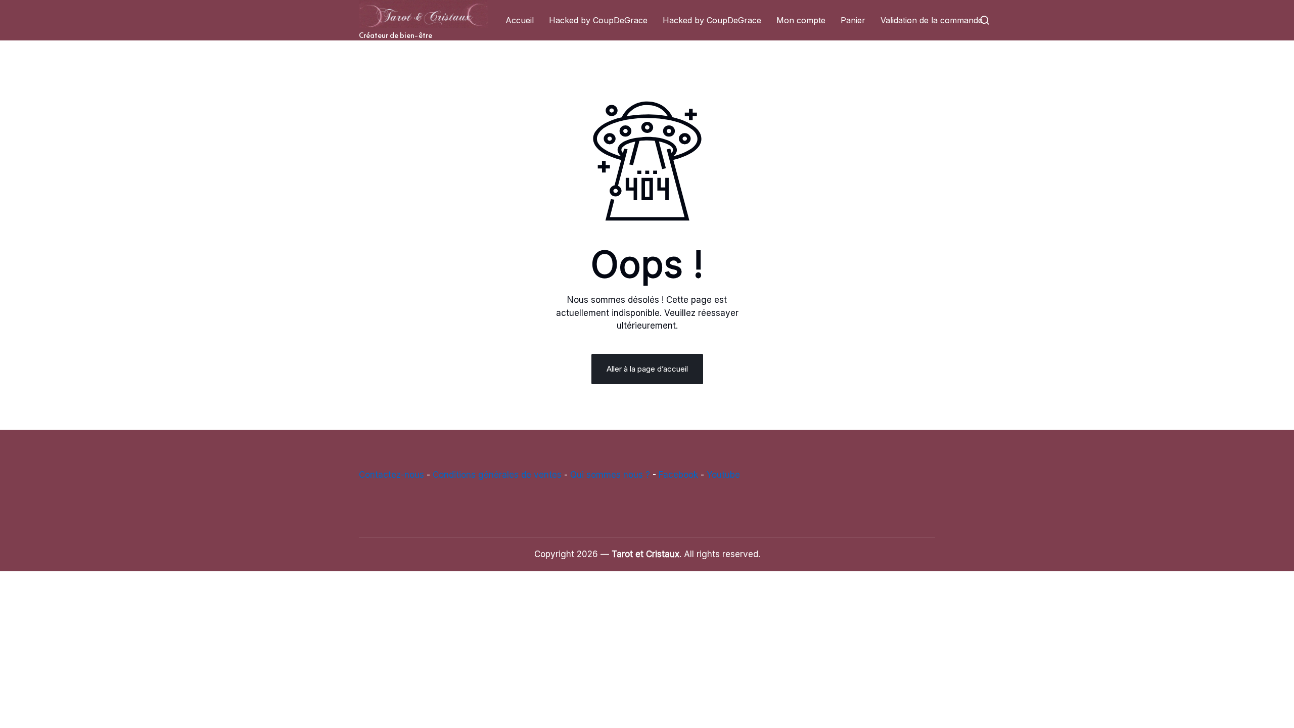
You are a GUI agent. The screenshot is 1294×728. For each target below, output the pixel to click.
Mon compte (800, 20)
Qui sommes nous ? (610, 475)
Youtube (723, 475)
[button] (985, 20)
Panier (853, 20)
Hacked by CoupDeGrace (598, 20)
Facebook (678, 475)
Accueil (519, 20)
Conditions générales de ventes (497, 475)
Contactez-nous (391, 475)
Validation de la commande (932, 20)
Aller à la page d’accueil (647, 369)
